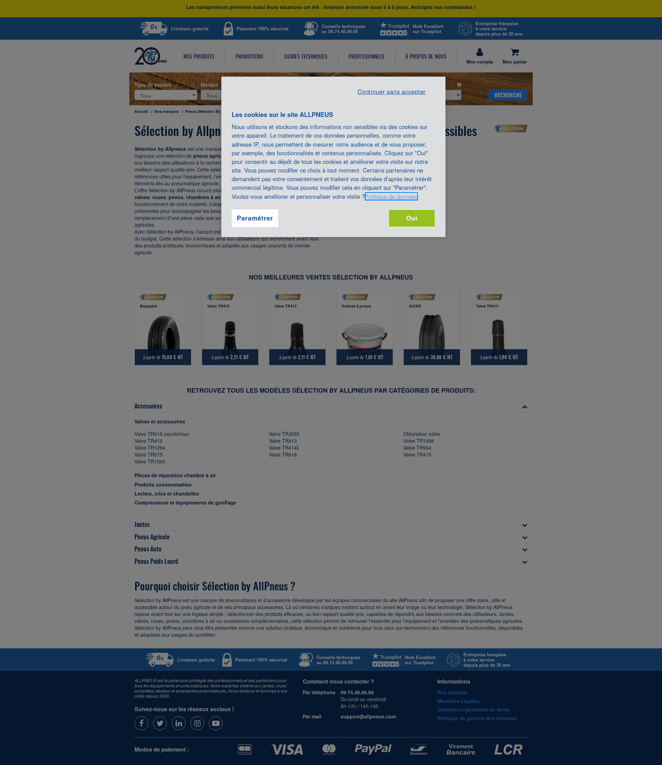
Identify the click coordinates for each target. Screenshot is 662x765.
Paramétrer (255, 218)
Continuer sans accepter (392, 91)
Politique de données (391, 196)
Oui (412, 218)
